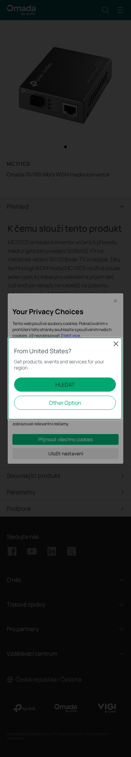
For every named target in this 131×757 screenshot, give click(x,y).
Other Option (65, 402)
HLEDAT (65, 384)
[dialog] (65, 378)
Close (116, 344)
